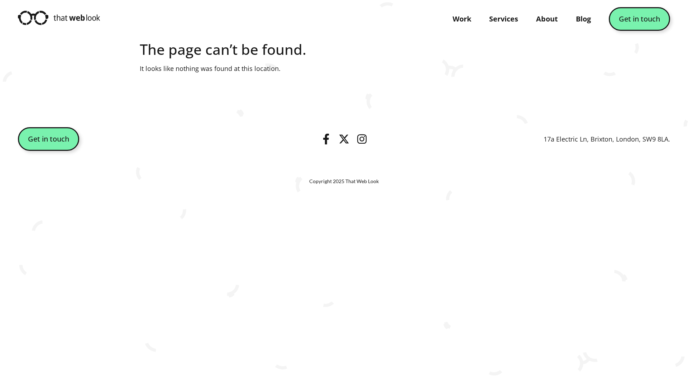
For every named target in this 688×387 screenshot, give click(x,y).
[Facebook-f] (326, 139)
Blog (583, 19)
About (547, 19)
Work (462, 19)
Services (503, 19)
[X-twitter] (344, 139)
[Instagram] (362, 139)
